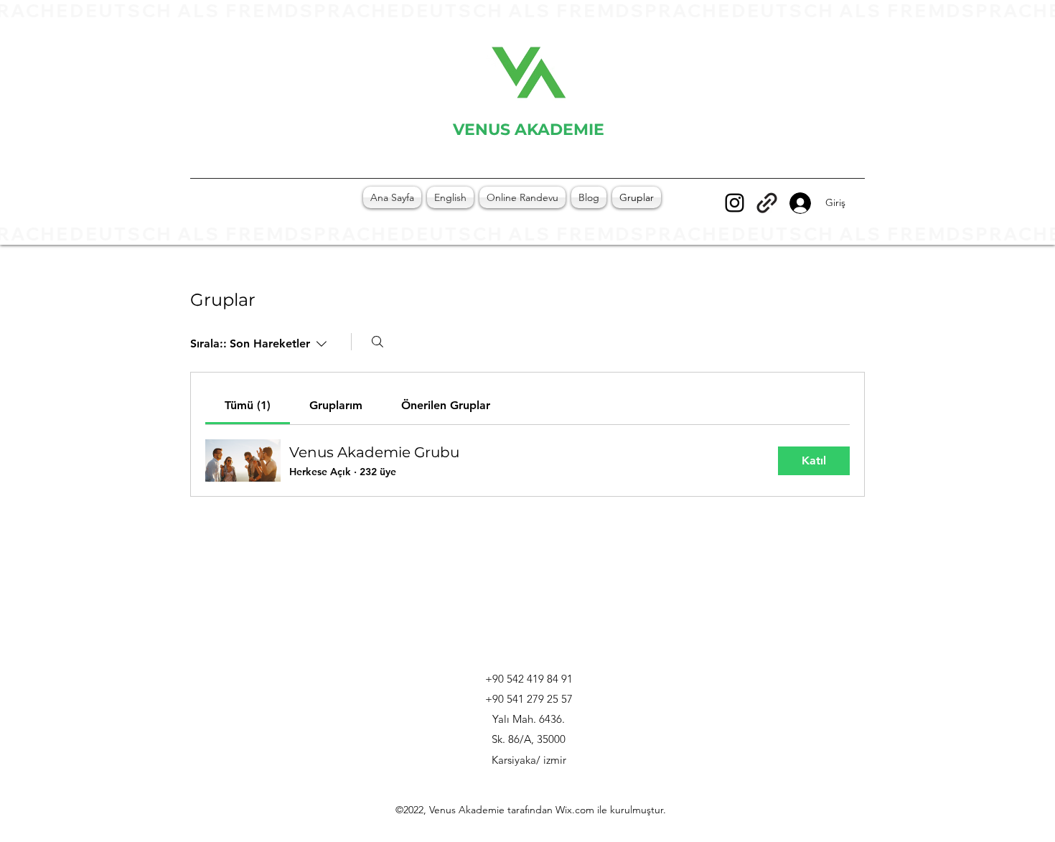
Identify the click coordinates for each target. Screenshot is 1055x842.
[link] (248, 405)
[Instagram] (734, 202)
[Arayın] (377, 341)
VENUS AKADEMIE (528, 129)
